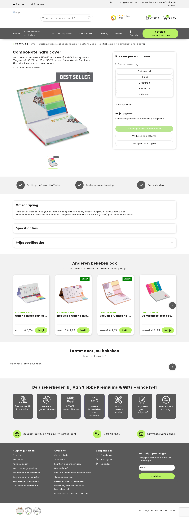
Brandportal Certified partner (71, 493)
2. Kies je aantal (124, 104)
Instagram (106, 459)
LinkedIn (105, 463)
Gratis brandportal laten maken (72, 472)
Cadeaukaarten (63, 476)
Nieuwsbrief (61, 468)
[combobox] (63, 18)
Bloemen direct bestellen (69, 481)
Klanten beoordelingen (67, 463)
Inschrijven (157, 476)
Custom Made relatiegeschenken (58, 43)
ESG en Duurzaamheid (25, 485)
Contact (20, 3)
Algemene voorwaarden (27, 472)
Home (32, 43)
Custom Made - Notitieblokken (97, 43)
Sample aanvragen (144, 143)
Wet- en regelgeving (25, 468)
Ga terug (20, 43)
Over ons (38, 3)
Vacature (59, 459)
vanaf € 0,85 (151, 330)
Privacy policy (21, 463)
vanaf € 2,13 (108, 330)
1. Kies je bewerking (126, 64)
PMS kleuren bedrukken (26, 481)
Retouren (18, 459)
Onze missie (61, 455)
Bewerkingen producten (26, 476)
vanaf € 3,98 (66, 330)
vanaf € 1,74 (24, 330)
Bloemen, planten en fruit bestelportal (69, 487)
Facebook (106, 455)
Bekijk (41, 330)
